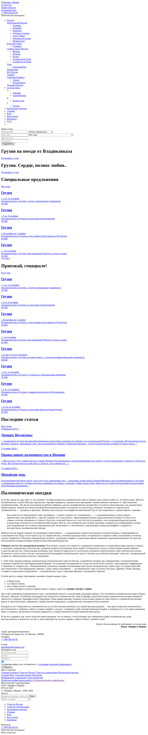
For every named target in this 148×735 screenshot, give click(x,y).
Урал (9, 64)
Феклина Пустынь (22, 38)
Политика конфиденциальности (17, 680)
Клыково (17, 28)
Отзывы (11, 111)
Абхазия (17, 93)
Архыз (16, 80)
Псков (16, 56)
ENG (9, 121)
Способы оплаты (23, 675)
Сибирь (10, 75)
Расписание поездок (17, 108)
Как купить (12, 116)
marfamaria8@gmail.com (12, 647)
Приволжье (12, 69)
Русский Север (14, 43)
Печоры (17, 54)
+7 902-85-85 (9, 13)
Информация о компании (13, 677)
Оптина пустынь (21, 33)
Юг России (12, 72)
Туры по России (27, 672)
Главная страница (10, 672)
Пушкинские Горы (22, 59)
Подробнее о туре (10, 158)
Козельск (17, 30)
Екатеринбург (19, 67)
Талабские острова (22, 62)
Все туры (5, 186)
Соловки (17, 46)
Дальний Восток (15, 85)
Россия (10, 20)
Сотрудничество (35, 677)
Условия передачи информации (48, 680)
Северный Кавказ (15, 77)
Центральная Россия (17, 23)
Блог (9, 113)
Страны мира (13, 88)
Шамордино (19, 41)
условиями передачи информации (55, 664)
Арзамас (17, 25)
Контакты (12, 119)
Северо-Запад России (17, 49)
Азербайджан (19, 95)
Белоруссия (18, 100)
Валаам (16, 51)
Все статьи (6, 426)
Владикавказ (19, 82)
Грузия (16, 106)
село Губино (19, 36)
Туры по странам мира (47, 672)
